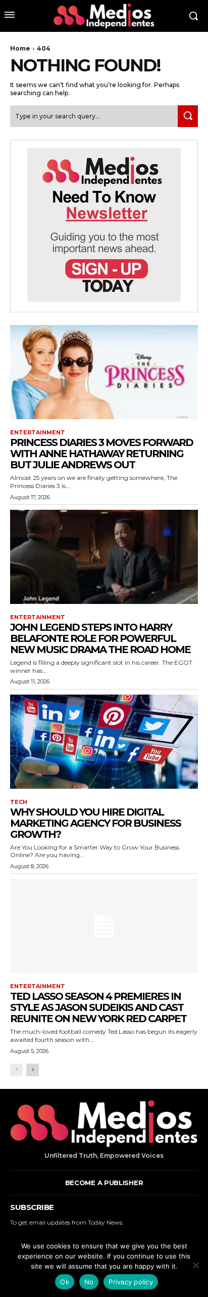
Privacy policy (131, 1282)
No (89, 1282)
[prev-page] (16, 1070)
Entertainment (37, 432)
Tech (18, 802)
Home (20, 48)
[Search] (188, 116)
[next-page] (32, 1070)
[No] (195, 1265)
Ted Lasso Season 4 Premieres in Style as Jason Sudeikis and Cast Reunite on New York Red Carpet (98, 1007)
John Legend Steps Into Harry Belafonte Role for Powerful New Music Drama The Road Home (100, 638)
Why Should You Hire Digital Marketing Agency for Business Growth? (95, 823)
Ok (64, 1282)
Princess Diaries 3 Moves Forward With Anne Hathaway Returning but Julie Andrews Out (101, 453)
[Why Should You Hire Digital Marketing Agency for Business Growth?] (104, 742)
